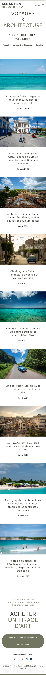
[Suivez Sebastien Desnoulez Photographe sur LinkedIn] (23, 659)
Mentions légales (19, 654)
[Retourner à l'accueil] (12, 5)
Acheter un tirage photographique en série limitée (23, 641)
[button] (39, 5)
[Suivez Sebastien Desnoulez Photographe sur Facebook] (19, 659)
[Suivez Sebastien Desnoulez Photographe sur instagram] (15, 659)
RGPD (31, 654)
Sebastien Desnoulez (18, 666)
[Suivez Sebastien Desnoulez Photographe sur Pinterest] (27, 659)
